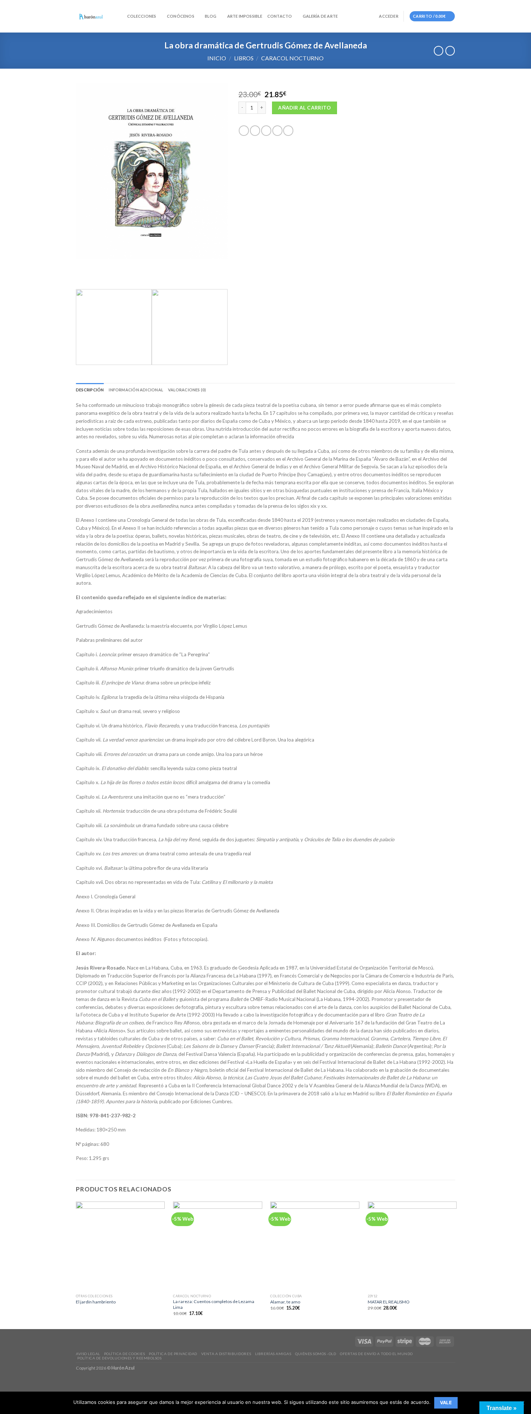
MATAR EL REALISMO (389, 1302)
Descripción (90, 389)
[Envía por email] (266, 130)
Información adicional (136, 389)
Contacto (279, 16)
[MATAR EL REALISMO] (412, 1246)
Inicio (216, 58)
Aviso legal (88, 1353)
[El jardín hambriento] (120, 1246)
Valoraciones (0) (187, 389)
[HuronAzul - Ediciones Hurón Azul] (91, 16)
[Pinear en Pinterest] (277, 130)
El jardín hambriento (96, 1302)
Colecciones (141, 16)
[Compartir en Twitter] (255, 130)
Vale (446, 1402)
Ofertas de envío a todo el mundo (376, 1353)
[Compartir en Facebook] (244, 130)
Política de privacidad (173, 1353)
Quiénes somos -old (315, 1353)
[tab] (90, 389)
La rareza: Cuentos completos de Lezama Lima (213, 1304)
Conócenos (180, 16)
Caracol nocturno (292, 58)
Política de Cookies (124, 1353)
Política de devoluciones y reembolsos (119, 1358)
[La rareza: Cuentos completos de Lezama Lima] (217, 1246)
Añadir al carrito (304, 108)
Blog (210, 16)
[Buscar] (119, 16)
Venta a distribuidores (226, 1353)
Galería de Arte (320, 16)
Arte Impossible (244, 16)
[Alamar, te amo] (314, 1246)
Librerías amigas (273, 1353)
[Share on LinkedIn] (288, 130)
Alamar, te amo (285, 1302)
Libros (244, 58)
